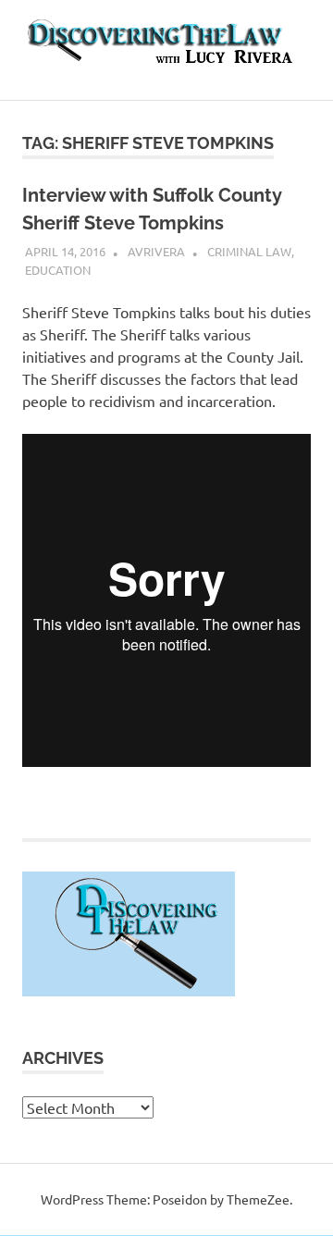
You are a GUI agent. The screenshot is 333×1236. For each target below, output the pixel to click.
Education (58, 270)
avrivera (156, 251)
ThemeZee (258, 1199)
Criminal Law (249, 251)
